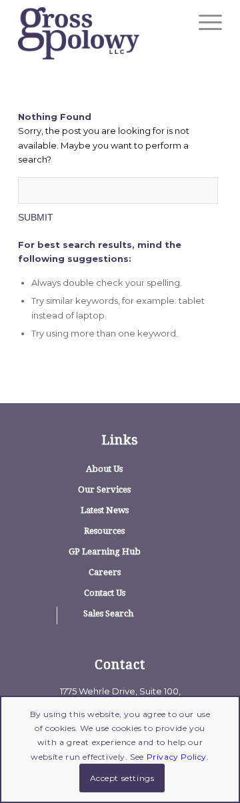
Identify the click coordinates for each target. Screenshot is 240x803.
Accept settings (122, 778)
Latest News (105, 510)
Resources (104, 531)
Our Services (104, 489)
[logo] (99, 33)
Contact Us (104, 593)
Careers (105, 572)
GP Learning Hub (105, 551)
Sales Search (108, 613)
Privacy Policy (177, 757)
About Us (104, 469)
